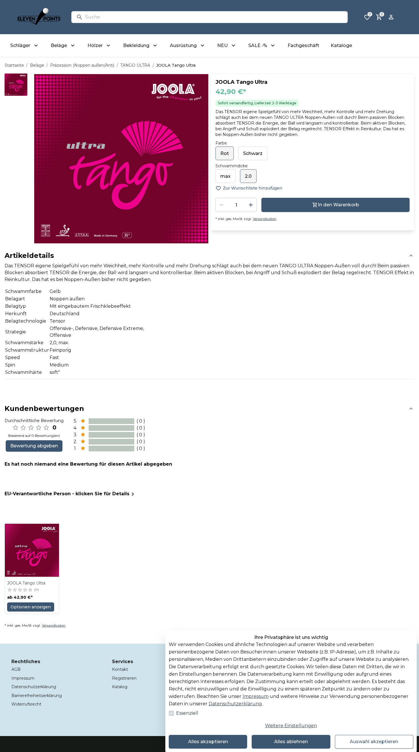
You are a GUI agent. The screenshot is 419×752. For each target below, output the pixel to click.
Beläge (37, 65)
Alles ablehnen (291, 741)
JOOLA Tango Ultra (26, 583)
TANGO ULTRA (135, 65)
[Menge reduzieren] (221, 205)
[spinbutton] (236, 205)
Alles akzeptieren (208, 741)
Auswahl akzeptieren (374, 741)
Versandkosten (264, 219)
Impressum (256, 696)
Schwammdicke (231, 165)
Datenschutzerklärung (235, 703)
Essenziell (187, 713)
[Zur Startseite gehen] (39, 17)
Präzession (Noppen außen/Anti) (82, 65)
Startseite (14, 65)
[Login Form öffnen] (391, 17)
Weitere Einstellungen (291, 725)
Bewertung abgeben (34, 446)
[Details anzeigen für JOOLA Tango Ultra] (32, 550)
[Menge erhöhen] (251, 205)
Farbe (221, 143)
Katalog (119, 686)
